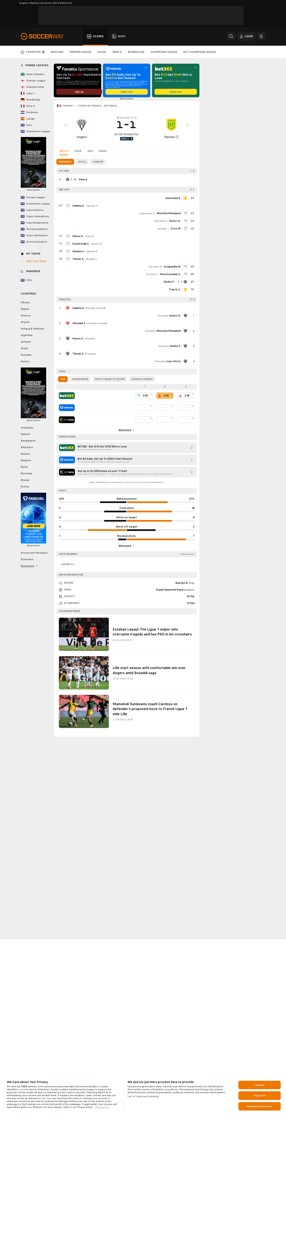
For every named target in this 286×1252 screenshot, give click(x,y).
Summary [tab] (65, 161)
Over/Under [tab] (80, 379)
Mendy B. (92, 251)
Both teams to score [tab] (110, 379)
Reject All (259, 1095)
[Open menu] (261, 36)
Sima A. (89, 236)
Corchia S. (152, 274)
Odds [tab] (78, 150)
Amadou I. (78, 251)
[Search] (231, 36)
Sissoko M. (155, 266)
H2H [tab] (90, 150)
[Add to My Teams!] (65, 125)
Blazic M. (96, 243)
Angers (81, 137)
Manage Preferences (259, 1106)
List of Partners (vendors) (143, 1096)
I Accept (259, 1084)
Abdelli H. (91, 259)
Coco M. (176, 228)
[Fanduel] (67, 407)
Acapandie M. (172, 266)
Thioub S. (78, 259)
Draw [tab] (102, 150)
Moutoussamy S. (170, 274)
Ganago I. (163, 228)
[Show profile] (82, 125)
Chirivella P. (161, 221)
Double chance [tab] (142, 379)
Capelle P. (92, 205)
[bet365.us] (67, 395)
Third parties (101, 1107)
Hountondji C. (81, 243)
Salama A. (78, 205)
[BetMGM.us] (67, 419)
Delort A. (175, 221)
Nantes (169, 137)
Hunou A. (78, 236)
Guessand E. (147, 213)
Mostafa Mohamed (169, 213)
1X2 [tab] (63, 379)
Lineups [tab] (98, 161)
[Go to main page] (44, 36)
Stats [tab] (82, 161)
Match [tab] (63, 150)
